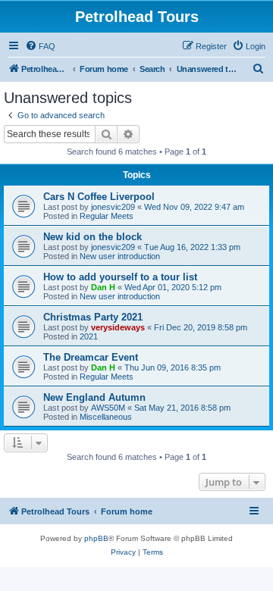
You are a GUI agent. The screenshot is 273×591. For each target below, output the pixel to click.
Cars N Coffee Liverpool (99, 196)
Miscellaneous (106, 416)
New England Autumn (94, 397)
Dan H (103, 287)
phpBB (96, 538)
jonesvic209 (113, 206)
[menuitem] (40, 46)
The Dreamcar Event (90, 357)
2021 (89, 336)
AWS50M (108, 407)
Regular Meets (106, 215)
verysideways (118, 327)
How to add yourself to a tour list (120, 277)
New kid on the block (92, 236)
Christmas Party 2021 (93, 317)
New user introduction (120, 256)
